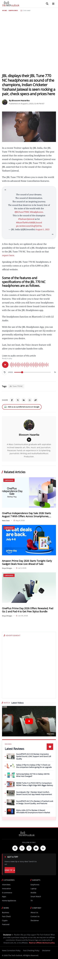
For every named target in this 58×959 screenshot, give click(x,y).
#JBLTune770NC (22, 212)
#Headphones (36, 212)
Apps (4, 896)
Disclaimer (35, 920)
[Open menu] (53, 3)
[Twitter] (22, 848)
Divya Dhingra (7, 568)
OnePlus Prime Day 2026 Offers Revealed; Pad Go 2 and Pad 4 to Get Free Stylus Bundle (27, 610)
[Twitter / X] (17, 400)
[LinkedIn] (23, 400)
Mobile (33, 892)
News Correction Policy (11, 950)
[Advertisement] (29, 42)
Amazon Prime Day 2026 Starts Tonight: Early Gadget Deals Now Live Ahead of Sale (27, 562)
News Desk (6, 520)
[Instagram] (29, 848)
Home (4, 11)
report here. (8, 255)
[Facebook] (11, 400)
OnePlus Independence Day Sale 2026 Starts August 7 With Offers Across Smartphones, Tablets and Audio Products (26, 515)
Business (5, 912)
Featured (5, 924)
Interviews (6, 884)
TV (32, 900)
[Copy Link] (35, 400)
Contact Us (35, 916)
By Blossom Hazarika (19, 100)
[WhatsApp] (29, 400)
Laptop (33, 888)
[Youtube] (36, 848)
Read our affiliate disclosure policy (42, 943)
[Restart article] (4, 372)
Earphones (13, 11)
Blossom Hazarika (29, 434)
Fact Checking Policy (31, 950)
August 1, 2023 (42, 229)
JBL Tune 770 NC (16, 386)
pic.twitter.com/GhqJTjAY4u (29, 225)
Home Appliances (9, 900)
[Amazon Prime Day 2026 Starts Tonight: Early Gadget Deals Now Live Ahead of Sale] (29, 540)
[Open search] (47, 3)
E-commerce (7, 892)
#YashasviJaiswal (26, 219)
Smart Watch (36, 896)
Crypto (5, 920)
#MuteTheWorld (23, 222)
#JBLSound (37, 222)
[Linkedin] (43, 848)
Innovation (6, 888)
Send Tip (8, 870)
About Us (34, 912)
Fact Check (6, 916)
